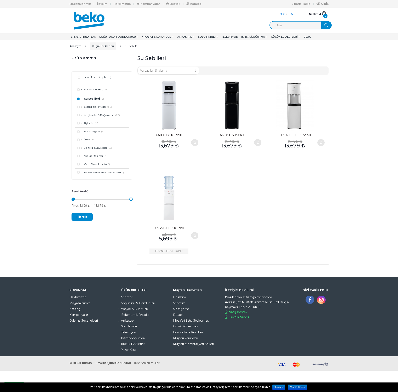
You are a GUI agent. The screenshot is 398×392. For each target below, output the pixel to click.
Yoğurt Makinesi (93, 155)
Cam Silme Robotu (95, 164)
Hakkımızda (122, 3)
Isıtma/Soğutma (253, 36)
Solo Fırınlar (208, 36)
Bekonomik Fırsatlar (135, 315)
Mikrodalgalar (92, 131)
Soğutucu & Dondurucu (117, 36)
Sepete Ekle (194, 142)
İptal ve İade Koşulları (188, 332)
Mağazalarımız (80, 3)
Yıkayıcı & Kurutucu (156, 36)
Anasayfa (75, 46)
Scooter (126, 297)
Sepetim (179, 303)
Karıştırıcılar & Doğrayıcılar (99, 115)
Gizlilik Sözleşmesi (185, 326)
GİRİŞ (325, 3)
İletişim (102, 3)
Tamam (279, 387)
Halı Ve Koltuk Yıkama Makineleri (103, 172)
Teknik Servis (239, 317)
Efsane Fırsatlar (83, 36)
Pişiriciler (89, 123)
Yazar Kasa (128, 350)
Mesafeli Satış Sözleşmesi (191, 320)
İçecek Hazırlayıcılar (95, 106)
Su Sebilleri (92, 98)
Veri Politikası (297, 387)
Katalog (195, 3)
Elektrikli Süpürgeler (95, 147)
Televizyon (229, 36)
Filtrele (82, 217)
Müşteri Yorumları (185, 338)
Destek (175, 3)
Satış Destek (238, 312)
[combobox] (295, 25)
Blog (307, 36)
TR (282, 14)
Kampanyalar (150, 3)
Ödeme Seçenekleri (83, 320)
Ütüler (87, 139)
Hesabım (179, 297)
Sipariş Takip (301, 3)
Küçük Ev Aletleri (284, 36)
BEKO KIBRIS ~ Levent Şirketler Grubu (102, 363)
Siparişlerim (181, 309)
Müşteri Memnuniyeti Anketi (193, 344)
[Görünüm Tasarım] (320, 364)
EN (291, 14)
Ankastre (184, 36)
